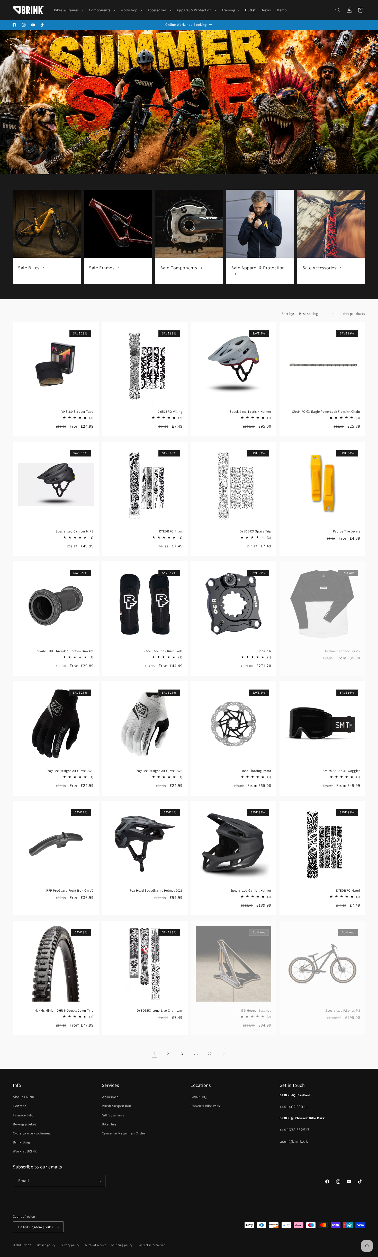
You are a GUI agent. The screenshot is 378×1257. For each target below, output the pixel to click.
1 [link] (154, 1053)
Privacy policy (69, 1245)
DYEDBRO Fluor (170, 531)
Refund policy (46, 1245)
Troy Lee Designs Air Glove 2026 (70, 771)
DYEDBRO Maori (348, 891)
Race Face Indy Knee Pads (162, 651)
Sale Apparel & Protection (258, 268)
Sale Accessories (319, 268)
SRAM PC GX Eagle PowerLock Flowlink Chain (326, 411)
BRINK (27, 1245)
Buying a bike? (25, 1124)
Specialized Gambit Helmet (250, 891)
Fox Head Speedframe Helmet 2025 (156, 891)
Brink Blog (21, 1142)
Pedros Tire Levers (346, 531)
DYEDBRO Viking (169, 411)
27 (210, 1053)
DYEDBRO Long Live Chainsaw (159, 1010)
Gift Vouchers (113, 1115)
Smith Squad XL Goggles (341, 771)
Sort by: (288, 313)
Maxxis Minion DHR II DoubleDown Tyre (64, 1010)
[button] (68, 10)
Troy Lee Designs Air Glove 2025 (158, 771)
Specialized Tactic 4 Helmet (250, 411)
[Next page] (223, 1054)
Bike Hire (109, 1124)
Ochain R (264, 651)
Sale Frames (101, 268)
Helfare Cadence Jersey (342, 651)
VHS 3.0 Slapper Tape (77, 411)
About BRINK (23, 1097)
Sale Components (178, 268)
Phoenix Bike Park (205, 1106)
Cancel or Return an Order (124, 1133)
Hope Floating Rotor (256, 771)
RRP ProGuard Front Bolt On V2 (69, 891)
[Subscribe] (99, 1181)
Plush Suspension (117, 1106)
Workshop (110, 1097)
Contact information (151, 1245)
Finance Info (23, 1115)
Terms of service (95, 1245)
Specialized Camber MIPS (75, 531)
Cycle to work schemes (32, 1133)
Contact (19, 1106)
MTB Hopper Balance (255, 1010)
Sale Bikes (28, 268)
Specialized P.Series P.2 (342, 1010)
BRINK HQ (199, 1097)
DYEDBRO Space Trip (255, 531)
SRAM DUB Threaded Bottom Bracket (65, 651)
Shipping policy (122, 1245)
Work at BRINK (25, 1151)
